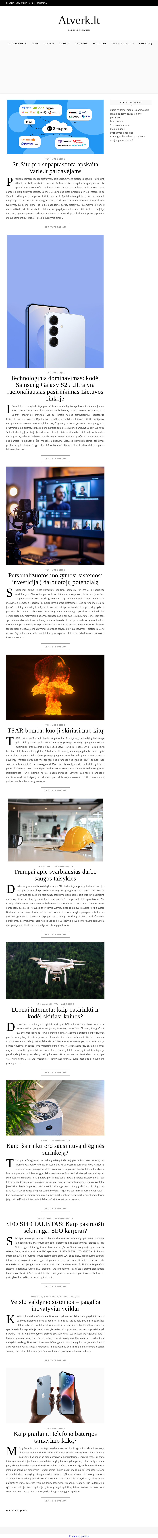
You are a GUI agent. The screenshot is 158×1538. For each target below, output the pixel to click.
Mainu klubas (117, 128)
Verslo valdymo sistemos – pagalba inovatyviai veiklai (55, 1305)
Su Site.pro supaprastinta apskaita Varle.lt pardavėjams (55, 168)
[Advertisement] (79, 70)
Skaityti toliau (55, 227)
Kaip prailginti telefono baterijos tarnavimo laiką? (55, 1437)
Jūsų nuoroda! (121, 140)
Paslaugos (99, 43)
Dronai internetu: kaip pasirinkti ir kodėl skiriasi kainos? (55, 1013)
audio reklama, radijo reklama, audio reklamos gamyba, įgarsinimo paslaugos (129, 113)
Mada (35, 43)
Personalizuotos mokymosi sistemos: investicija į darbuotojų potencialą (55, 579)
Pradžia (10, 3)
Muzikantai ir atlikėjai (121, 132)
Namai (63, 43)
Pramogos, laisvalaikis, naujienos (127, 136)
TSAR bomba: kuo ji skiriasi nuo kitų (55, 730)
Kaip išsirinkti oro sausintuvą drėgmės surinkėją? (55, 1149)
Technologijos (121, 43)
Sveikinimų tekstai (119, 124)
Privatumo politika (79, 1536)
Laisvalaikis (15, 43)
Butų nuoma (116, 121)
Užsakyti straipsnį (25, 3)
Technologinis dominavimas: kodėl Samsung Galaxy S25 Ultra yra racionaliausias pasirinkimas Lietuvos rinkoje (55, 388)
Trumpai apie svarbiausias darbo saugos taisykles (55, 875)
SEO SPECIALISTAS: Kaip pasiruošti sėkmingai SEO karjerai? (55, 1227)
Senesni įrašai (18, 1510)
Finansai (144, 43)
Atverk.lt (79, 20)
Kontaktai (42, 3)
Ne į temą (81, 43)
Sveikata (49, 43)
